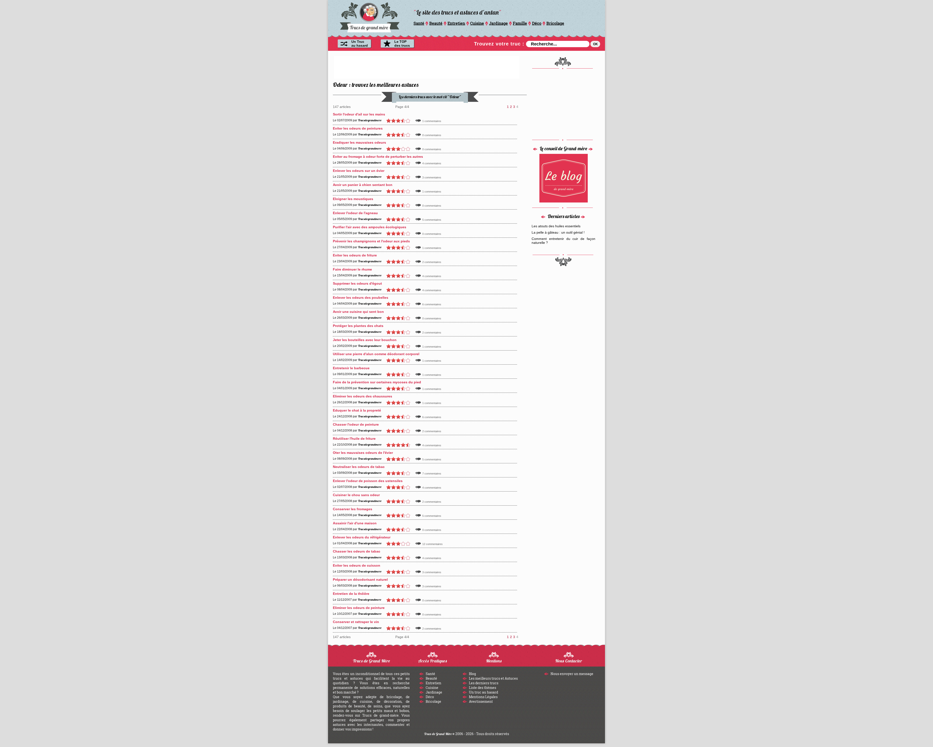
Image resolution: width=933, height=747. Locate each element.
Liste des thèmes (482, 687)
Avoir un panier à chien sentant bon (362, 185)
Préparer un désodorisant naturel (360, 579)
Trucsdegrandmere (369, 120)
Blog (472, 673)
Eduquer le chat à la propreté (357, 410)
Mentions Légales (483, 696)
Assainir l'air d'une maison (355, 523)
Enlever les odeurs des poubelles (360, 297)
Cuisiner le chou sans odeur (356, 495)
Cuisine (477, 23)
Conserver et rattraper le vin (356, 622)
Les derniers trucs (483, 683)
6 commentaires (431, 304)
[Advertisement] (426, 67)
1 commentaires (431, 121)
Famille (520, 23)
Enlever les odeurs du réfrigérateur (361, 537)
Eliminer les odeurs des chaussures (362, 396)
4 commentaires (431, 163)
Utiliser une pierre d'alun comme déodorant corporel (376, 354)
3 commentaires (431, 177)
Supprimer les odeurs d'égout (357, 283)
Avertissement (480, 701)
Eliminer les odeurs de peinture (359, 608)
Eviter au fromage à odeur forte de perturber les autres (378, 156)
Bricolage (555, 23)
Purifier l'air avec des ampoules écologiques (369, 227)
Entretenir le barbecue (351, 368)
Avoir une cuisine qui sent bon (358, 312)
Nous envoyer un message (571, 673)
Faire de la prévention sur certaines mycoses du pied (377, 382)
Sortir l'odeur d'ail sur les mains (359, 114)
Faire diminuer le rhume (352, 269)
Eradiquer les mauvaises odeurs (359, 142)
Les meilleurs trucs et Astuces (493, 678)
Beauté (435, 23)
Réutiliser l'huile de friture (354, 438)
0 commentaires (431, 135)
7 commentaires (431, 473)
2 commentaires (431, 262)
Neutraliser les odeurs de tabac (359, 467)
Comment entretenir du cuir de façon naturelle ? (563, 241)
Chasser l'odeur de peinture (356, 424)
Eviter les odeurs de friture (355, 255)
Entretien (456, 23)
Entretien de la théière (351, 594)
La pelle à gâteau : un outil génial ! (558, 232)
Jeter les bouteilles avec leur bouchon (365, 340)
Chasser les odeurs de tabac (356, 551)
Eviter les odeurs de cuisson (356, 565)
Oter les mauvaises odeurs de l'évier (363, 453)
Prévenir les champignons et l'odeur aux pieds (371, 241)
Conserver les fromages (352, 509)
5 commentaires (431, 219)
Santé (419, 23)
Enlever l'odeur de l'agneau (355, 213)
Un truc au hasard (483, 692)
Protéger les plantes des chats (358, 326)
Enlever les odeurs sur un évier (358, 171)
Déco (536, 23)
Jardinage (498, 23)
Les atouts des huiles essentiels (556, 226)
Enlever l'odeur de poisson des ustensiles (368, 481)
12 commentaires (432, 544)
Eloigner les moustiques (353, 199)
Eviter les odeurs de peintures (358, 128)
